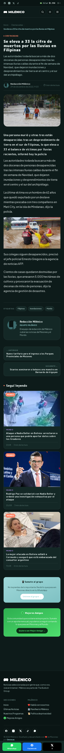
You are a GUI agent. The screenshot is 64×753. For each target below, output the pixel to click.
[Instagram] (9, 3)
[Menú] (57, 12)
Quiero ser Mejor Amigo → (32, 630)
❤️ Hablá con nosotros (38, 705)
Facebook (32, 748)
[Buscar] (43, 12)
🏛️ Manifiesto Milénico (38, 709)
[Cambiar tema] (50, 12)
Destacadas (17, 25)
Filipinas (21, 308)
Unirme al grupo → (32, 596)
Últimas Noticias (11, 709)
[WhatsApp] (35, 731)
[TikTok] (18, 3)
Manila (49, 308)
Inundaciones (36, 308)
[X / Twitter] (14, 3)
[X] (20, 731)
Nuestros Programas (14, 713)
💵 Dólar (47, 3)
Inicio (6, 25)
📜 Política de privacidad (39, 713)
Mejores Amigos (13, 718)
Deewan (10, 740)
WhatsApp (11, 748)
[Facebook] (5, 3)
